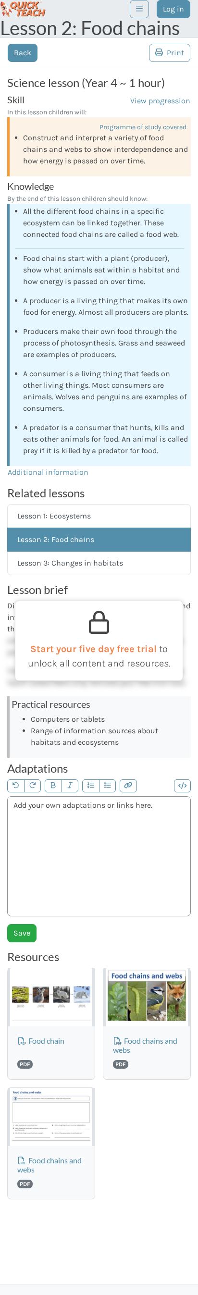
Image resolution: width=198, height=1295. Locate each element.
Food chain (45, 1040)
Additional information (48, 472)
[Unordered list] (107, 785)
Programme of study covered (142, 127)
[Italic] (70, 785)
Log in (173, 8)
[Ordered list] (90, 785)
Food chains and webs (145, 1045)
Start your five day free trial (94, 648)
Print (174, 52)
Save (21, 932)
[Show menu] (139, 9)
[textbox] (99, 856)
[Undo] (16, 785)
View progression (160, 100)
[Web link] (128, 785)
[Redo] (32, 785)
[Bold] (53, 785)
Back (22, 52)
